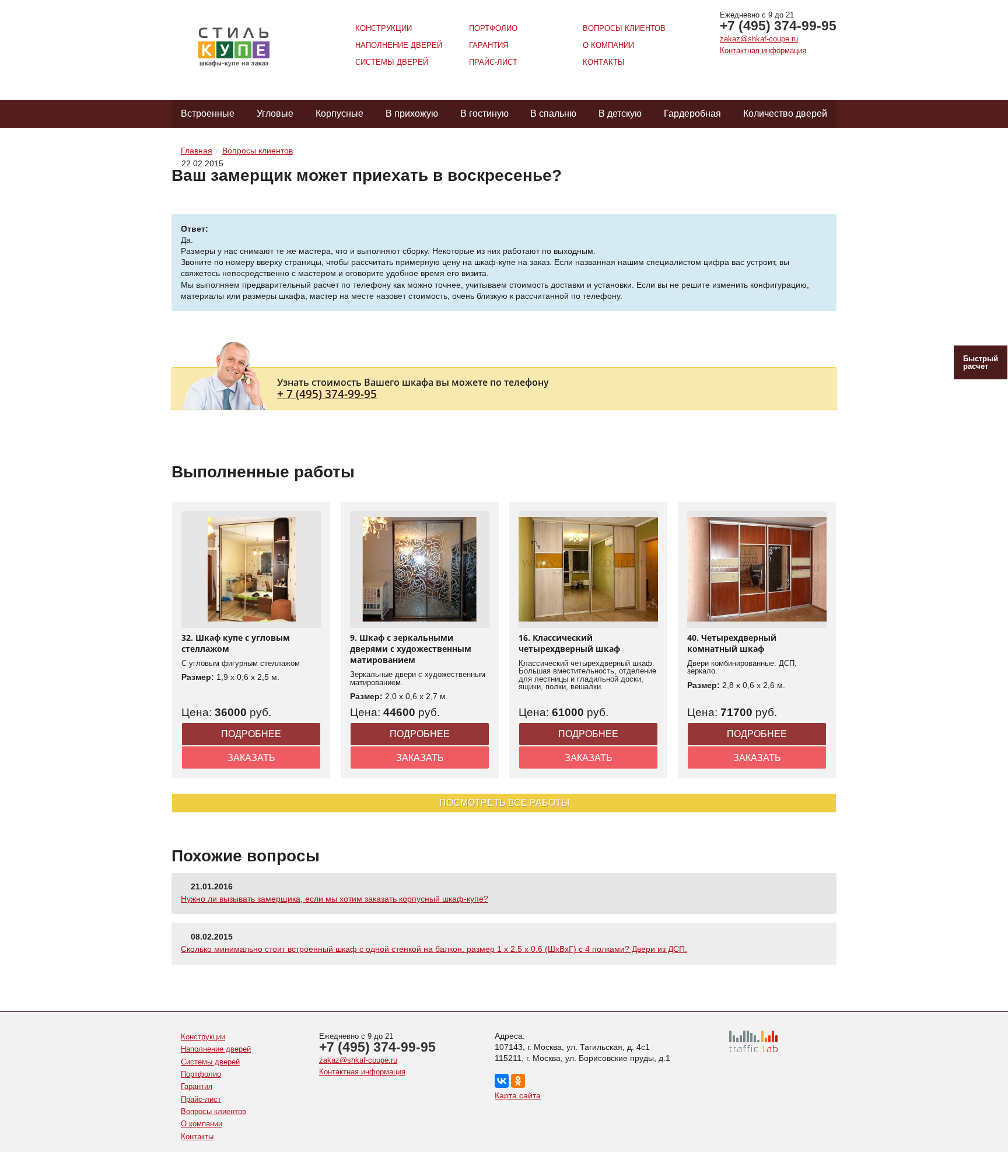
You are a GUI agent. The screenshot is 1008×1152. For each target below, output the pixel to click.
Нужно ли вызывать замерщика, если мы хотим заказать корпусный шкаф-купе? (334, 898)
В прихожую (412, 113)
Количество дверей (785, 113)
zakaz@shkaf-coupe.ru (759, 38)
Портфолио (493, 28)
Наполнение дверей (398, 45)
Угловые (275, 113)
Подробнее (251, 734)
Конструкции (383, 28)
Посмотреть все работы (504, 803)
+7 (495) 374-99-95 (778, 25)
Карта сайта (518, 1095)
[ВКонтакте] (502, 1081)
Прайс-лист (493, 62)
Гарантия (488, 45)
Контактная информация (763, 50)
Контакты (604, 62)
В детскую (620, 113)
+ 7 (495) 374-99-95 (327, 394)
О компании (608, 45)
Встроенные (208, 113)
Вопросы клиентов (624, 28)
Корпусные (339, 113)
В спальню (553, 113)
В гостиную (484, 113)
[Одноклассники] (518, 1081)
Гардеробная (692, 113)
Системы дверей (391, 62)
